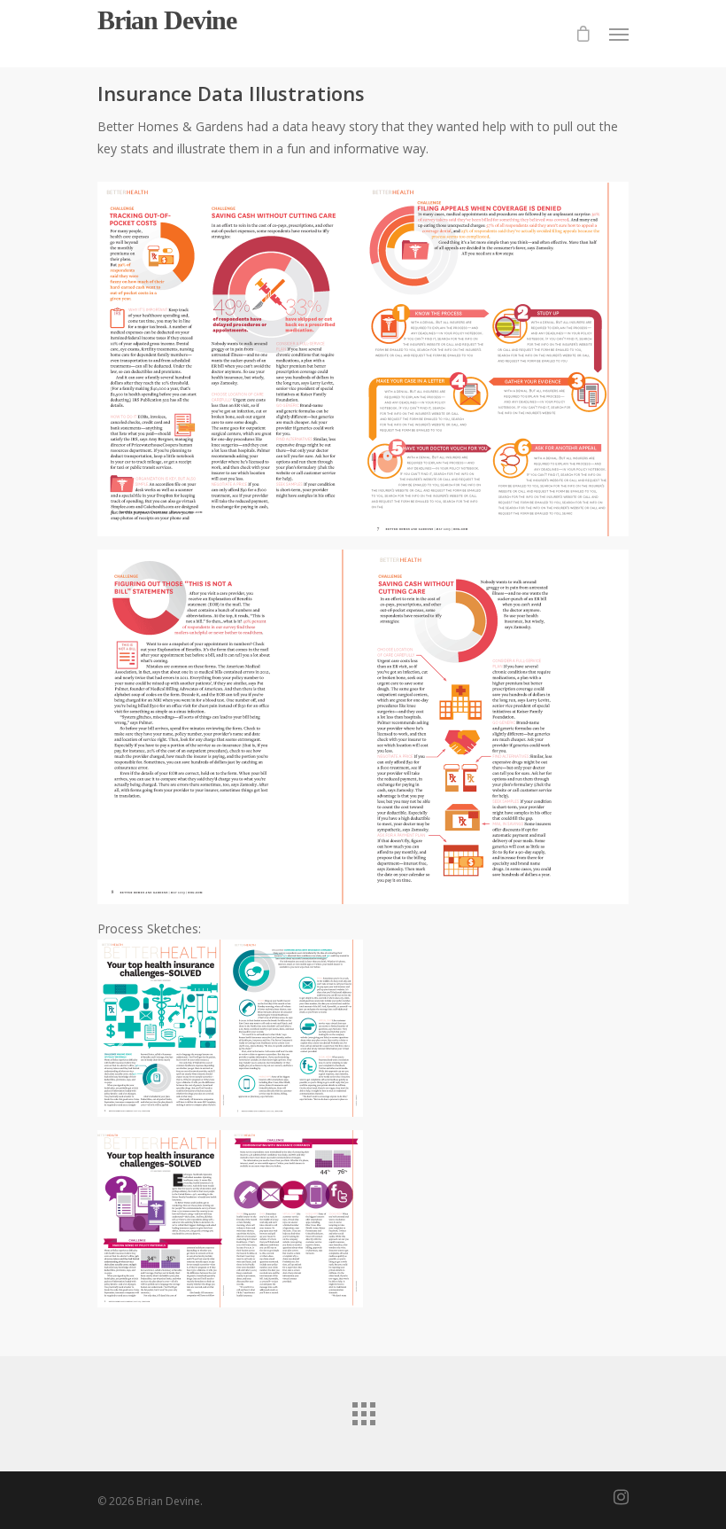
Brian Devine (166, 20)
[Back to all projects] (363, 1409)
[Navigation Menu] (619, 34)
